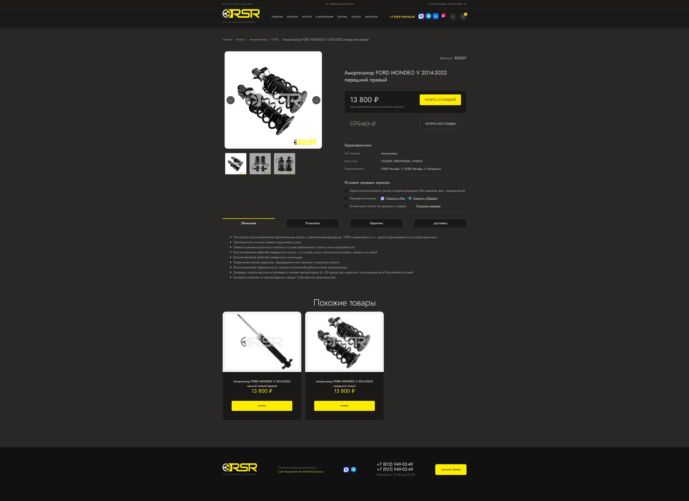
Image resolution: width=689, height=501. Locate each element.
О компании (324, 16)
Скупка (342, 16)
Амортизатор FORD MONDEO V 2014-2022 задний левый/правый (261, 383)
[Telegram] (428, 16)
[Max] (421, 16)
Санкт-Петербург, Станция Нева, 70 (448, 4)
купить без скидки (440, 123)
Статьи (356, 16)
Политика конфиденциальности (297, 468)
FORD (275, 39)
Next (316, 100)
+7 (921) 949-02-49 (402, 17)
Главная (277, 16)
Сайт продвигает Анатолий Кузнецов (300, 472)
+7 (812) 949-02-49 (395, 464)
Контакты (371, 16)
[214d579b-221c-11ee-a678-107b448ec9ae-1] (273, 100)
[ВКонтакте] (436, 16)
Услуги (307, 16)
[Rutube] (443, 16)
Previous (230, 100)
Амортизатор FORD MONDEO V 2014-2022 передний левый (344, 383)
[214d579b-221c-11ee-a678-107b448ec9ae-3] (284, 163)
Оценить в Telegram (425, 198)
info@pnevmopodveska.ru (341, 4)
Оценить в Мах (395, 198)
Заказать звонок (451, 469)
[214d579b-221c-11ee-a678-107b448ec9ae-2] (260, 163)
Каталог (292, 16)
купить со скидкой (440, 99)
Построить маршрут (428, 206)
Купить (262, 406)
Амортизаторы (259, 39)
